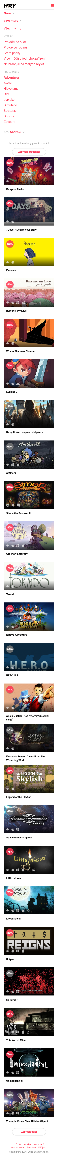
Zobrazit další (29, 1131)
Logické (9, 99)
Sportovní (10, 116)
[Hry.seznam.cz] (10, 6)
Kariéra (27, 1144)
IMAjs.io (42, 1147)
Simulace (10, 105)
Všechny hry (12, 28)
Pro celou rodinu (15, 47)
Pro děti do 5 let (15, 42)
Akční (8, 83)
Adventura (11, 77)
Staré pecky (12, 53)
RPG (7, 94)
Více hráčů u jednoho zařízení (24, 58)
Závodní (9, 121)
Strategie (10, 110)
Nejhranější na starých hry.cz (24, 64)
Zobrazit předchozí (29, 151)
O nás (18, 1144)
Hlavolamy (11, 88)
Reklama (31, 1147)
